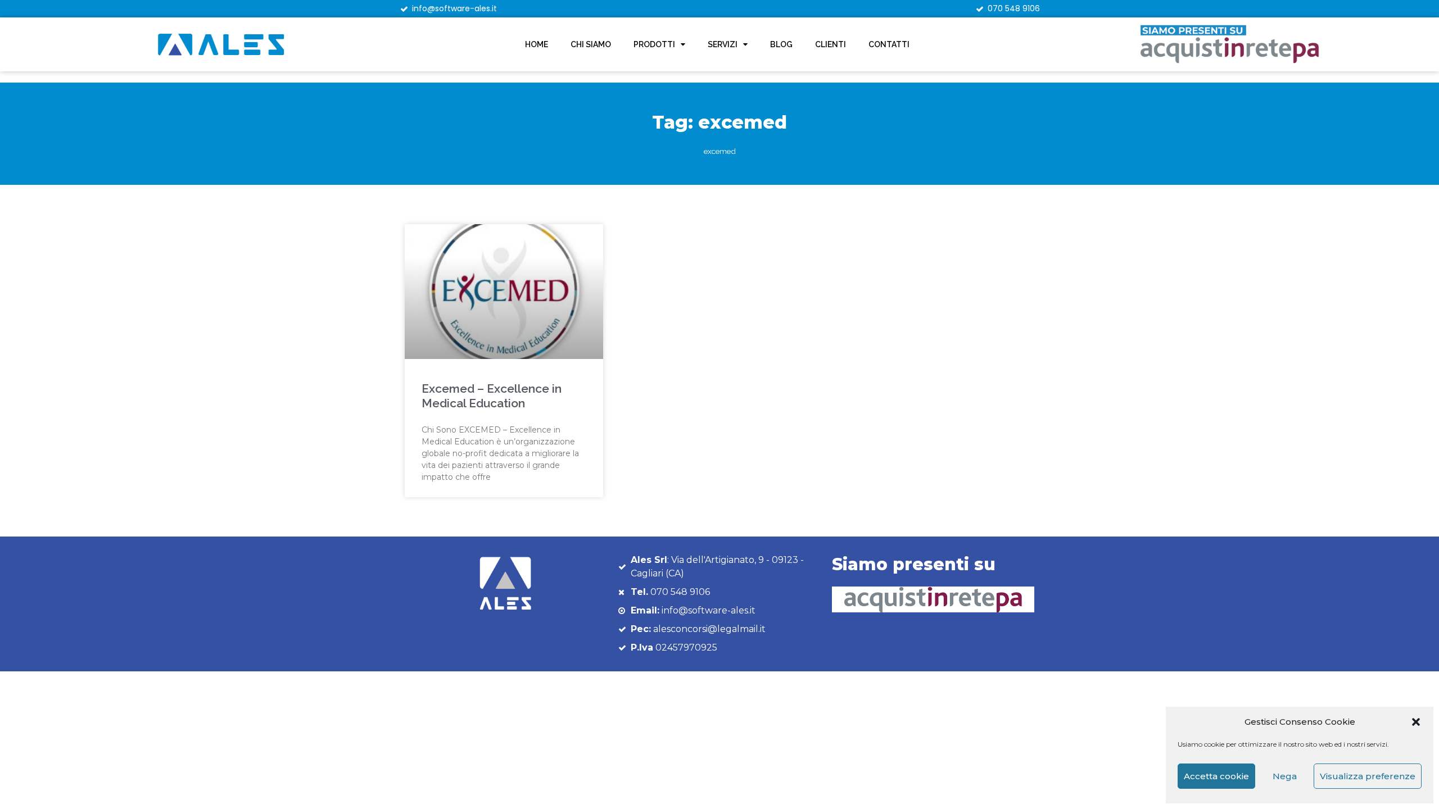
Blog (781, 44)
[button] (1416, 722)
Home (536, 44)
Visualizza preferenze (1367, 776)
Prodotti (654, 44)
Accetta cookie (1216, 776)
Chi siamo (591, 44)
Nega (1285, 776)
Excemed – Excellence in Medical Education (492, 395)
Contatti (888, 44)
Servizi (722, 44)
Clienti (830, 44)
